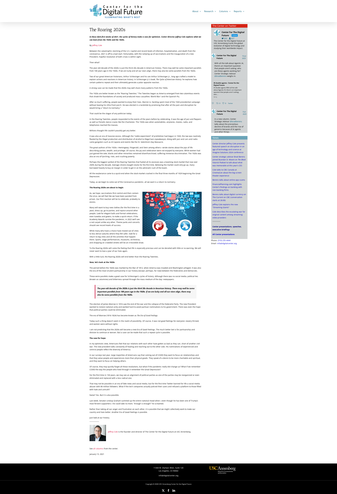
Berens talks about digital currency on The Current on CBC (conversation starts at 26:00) (229, 197)
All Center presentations (223, 234)
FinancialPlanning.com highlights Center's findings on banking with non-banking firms (227, 187)
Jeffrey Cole (97, 45)
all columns (98, 448)
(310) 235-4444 (224, 240)
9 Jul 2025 (245, 113)
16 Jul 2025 (244, 57)
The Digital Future (226, 56)
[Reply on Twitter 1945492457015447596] (213, 103)
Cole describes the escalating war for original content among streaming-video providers (228, 214)
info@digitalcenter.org (227, 243)
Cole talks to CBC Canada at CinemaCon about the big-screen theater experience (227, 172)
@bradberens (220, 76)
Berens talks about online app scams (228, 180)
